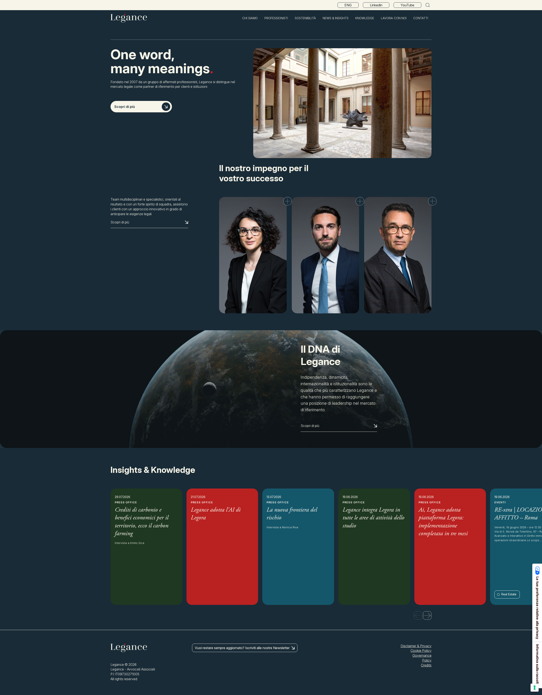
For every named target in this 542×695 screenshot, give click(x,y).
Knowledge (364, 18)
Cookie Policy (421, 650)
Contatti (420, 18)
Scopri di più (124, 107)
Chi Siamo (250, 18)
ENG (348, 5)
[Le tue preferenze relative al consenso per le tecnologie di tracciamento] (535, 688)
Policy (426, 660)
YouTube (407, 5)
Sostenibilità (305, 18)
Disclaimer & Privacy (416, 646)
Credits (426, 665)
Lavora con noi (393, 18)
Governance (421, 655)
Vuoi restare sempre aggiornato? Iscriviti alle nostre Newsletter (242, 648)
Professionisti (276, 18)
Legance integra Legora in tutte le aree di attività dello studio (373, 518)
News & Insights (335, 18)
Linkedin (376, 5)
